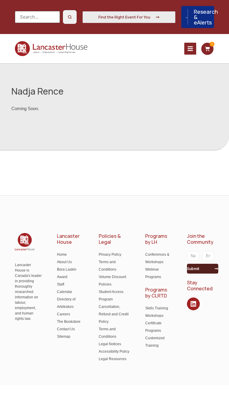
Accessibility (126, 393)
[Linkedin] (193, 303)
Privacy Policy (201, 393)
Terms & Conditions (163, 393)
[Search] (70, 17)
